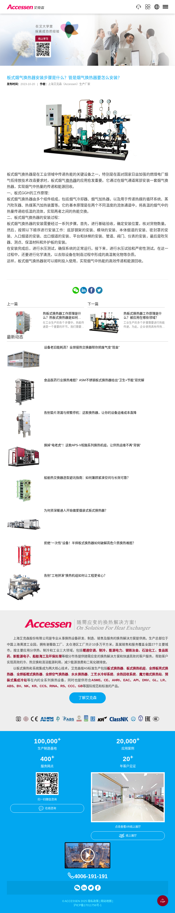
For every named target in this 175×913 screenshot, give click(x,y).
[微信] (76, 290)
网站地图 (106, 901)
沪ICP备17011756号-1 (88, 905)
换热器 (71, 180)
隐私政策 (93, 901)
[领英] (84, 290)
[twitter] (99, 290)
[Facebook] (91, 290)
